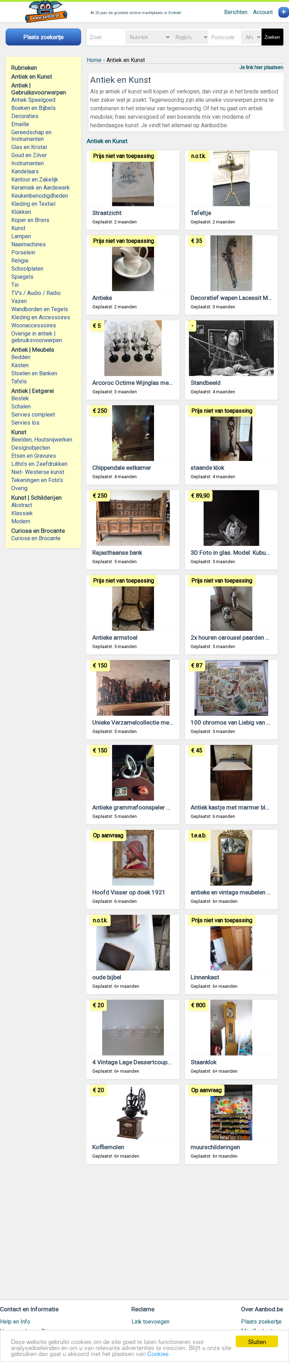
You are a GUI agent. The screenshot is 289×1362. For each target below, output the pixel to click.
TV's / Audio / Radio (36, 293)
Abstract (21, 505)
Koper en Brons (30, 220)
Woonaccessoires (33, 325)
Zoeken (272, 37)
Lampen (21, 236)
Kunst (18, 228)
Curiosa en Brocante (36, 538)
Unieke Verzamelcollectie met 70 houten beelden (157, 722)
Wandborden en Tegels (39, 309)
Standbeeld (206, 382)
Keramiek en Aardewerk (40, 187)
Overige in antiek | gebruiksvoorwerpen (36, 337)
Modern (20, 521)
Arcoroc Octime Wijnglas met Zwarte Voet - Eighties (162, 382)
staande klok (207, 467)
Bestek (20, 398)
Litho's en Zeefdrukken (39, 464)
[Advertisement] (185, 1235)
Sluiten (257, 1341)
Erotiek (174, 13)
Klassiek (22, 513)
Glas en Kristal (29, 147)
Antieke (102, 297)
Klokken (21, 212)
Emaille (20, 124)
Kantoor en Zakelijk (34, 179)
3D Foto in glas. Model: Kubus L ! (233, 552)
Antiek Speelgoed (33, 100)
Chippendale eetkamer (121, 467)
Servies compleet (33, 414)
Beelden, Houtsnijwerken (41, 439)
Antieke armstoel (114, 637)
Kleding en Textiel (33, 204)
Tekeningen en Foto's (37, 480)
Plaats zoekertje (261, 1321)
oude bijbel (106, 977)
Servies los (25, 422)
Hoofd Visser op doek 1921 (129, 892)
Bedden (20, 357)
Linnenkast (205, 977)
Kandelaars (25, 171)
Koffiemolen (108, 1147)
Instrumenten (27, 163)
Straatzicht (107, 212)
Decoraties (24, 116)
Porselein (23, 252)
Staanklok (203, 1062)
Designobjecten (30, 447)
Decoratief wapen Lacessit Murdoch (239, 297)
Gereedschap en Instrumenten (31, 135)
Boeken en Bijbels (33, 108)
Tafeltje (201, 212)
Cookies (158, 1353)
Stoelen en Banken (34, 373)
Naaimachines (28, 244)
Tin (15, 285)
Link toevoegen (150, 1321)
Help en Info (15, 1321)
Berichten (235, 12)
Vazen (19, 301)
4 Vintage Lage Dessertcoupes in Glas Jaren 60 (155, 1062)
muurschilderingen (215, 1147)
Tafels (19, 381)
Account (263, 12)
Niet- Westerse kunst (37, 472)
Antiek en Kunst (107, 140)
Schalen (21, 406)
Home (94, 60)
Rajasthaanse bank (117, 552)
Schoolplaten (27, 268)
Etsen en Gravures (33, 455)
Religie (20, 260)
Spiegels (22, 276)
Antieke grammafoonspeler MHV (135, 807)
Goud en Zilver (29, 155)
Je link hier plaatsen (261, 67)
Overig (19, 488)
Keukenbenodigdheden (39, 195)
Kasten (20, 365)
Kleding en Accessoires (40, 317)
